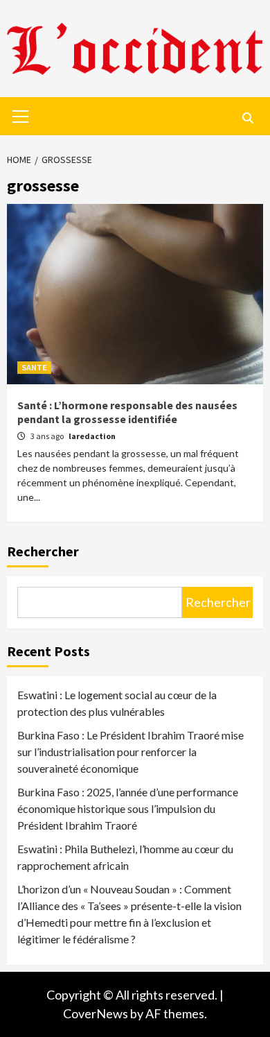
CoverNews (95, 1013)
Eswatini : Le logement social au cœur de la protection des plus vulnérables (117, 703)
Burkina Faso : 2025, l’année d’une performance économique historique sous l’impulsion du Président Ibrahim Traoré (127, 808)
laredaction (92, 436)
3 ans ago (47, 436)
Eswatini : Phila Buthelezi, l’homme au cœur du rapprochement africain (125, 857)
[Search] (247, 118)
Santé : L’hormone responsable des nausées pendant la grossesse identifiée (127, 412)
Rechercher (43, 551)
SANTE (34, 367)
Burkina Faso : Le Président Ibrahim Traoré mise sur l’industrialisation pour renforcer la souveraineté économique (130, 751)
